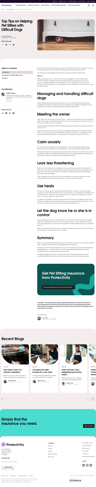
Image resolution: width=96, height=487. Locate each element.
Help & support (73, 1)
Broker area (51, 456)
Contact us (85, 453)
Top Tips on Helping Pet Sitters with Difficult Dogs (24, 9)
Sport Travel (74, 5)
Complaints (85, 451)
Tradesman (33, 5)
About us (50, 446)
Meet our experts (52, 454)
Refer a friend (90, 1)
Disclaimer (5, 78)
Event (45, 5)
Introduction (5, 72)
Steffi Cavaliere (7, 36)
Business (21, 5)
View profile (9, 100)
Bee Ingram (45, 317)
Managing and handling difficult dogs (12, 75)
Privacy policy (5, 475)
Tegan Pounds (12, 380)
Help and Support (87, 445)
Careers (50, 448)
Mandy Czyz (69, 383)
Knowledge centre (11, 9)
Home (3, 9)
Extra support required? (88, 456)
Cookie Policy (13, 475)
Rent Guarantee (59, 5)
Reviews (54, 1)
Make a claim (62, 1)
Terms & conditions (22, 475)
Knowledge (82, 1)
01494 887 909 (6, 458)
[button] (88, 399)
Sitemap (31, 475)
